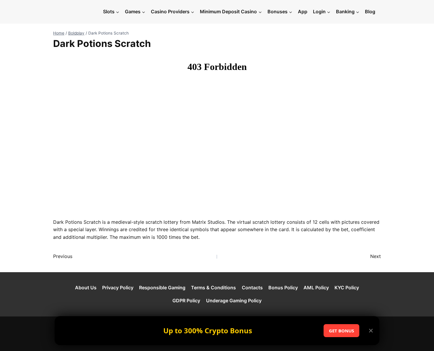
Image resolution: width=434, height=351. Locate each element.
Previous (62, 256)
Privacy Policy (117, 287)
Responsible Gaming (162, 287)
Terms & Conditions (213, 287)
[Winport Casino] (76, 12)
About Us (86, 287)
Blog (370, 11)
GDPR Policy (186, 300)
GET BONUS (341, 331)
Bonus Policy (283, 287)
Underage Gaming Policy (234, 300)
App (302, 11)
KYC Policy (347, 287)
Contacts (252, 287)
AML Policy (316, 287)
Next (375, 256)
